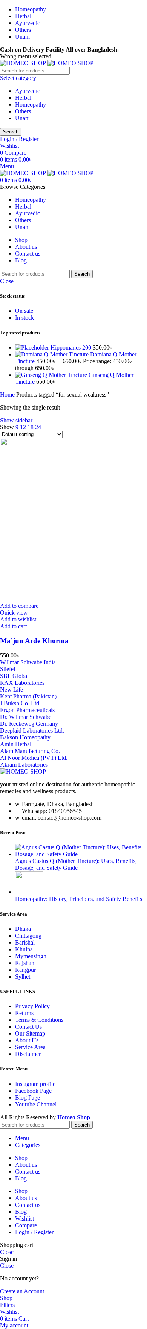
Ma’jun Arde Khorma (34, 641)
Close (7, 281)
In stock (24, 317)
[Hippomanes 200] (33, 347)
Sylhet (22, 976)
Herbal (23, 97)
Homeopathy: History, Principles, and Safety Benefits (78, 899)
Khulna (24, 949)
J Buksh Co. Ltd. (20, 703)
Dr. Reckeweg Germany (29, 723)
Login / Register (34, 1232)
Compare (26, 1225)
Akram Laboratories (24, 764)
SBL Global (14, 676)
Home (8, 394)
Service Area (30, 1047)
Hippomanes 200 (72, 347)
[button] (13, 626)
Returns (24, 1013)
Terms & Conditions (39, 1020)
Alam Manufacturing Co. (30, 751)
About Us (26, 1040)
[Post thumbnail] (81, 854)
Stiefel (7, 669)
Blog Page (27, 1097)
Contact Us (28, 1026)
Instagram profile (35, 1084)
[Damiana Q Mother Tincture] (52, 354)
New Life (11, 689)
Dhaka (23, 929)
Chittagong (28, 935)
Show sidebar (16, 420)
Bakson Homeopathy (25, 737)
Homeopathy (30, 104)
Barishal (25, 942)
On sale (24, 311)
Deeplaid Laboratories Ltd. (32, 730)
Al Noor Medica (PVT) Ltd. (33, 758)
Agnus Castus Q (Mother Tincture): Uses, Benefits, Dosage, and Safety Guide (76, 864)
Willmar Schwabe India (28, 662)
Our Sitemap (30, 1033)
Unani (22, 118)
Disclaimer (28, 1054)
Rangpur (25, 970)
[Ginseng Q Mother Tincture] (52, 375)
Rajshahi (25, 963)
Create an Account (22, 1291)
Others (23, 111)
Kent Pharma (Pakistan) (28, 696)
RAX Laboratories (22, 682)
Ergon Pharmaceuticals (27, 710)
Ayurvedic (27, 91)
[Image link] (23, 771)
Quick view (14, 612)
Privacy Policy (32, 1006)
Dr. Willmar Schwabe (25, 717)
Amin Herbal (15, 744)
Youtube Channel (36, 1104)
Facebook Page (33, 1090)
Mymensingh (30, 956)
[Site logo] (23, 63)
